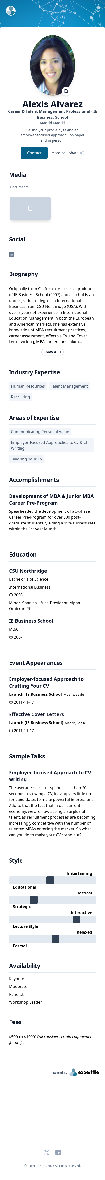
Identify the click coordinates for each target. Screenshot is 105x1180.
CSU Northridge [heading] (28, 570)
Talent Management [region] (69, 386)
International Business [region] (30, 587)
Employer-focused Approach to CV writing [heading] (50, 776)
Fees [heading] (15, 1022)
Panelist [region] (16, 994)
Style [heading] (15, 860)
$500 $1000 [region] (52, 1039)
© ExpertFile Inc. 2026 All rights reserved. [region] (52, 1166)
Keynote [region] (16, 978)
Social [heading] (17, 239)
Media (17, 175)
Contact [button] (34, 153)
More (56, 152)
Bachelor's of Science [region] (28, 579)
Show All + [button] (52, 352)
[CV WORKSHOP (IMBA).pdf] (30, 208)
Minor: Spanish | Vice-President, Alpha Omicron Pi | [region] (44, 605)
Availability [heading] (24, 966)
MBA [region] (13, 629)
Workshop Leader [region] (25, 1002)
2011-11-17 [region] (24, 702)
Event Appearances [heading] (36, 663)
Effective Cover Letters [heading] (36, 714)
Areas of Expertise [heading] (34, 417)
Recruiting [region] (20, 397)
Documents (19, 187)
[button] (11, 254)
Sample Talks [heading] (27, 756)
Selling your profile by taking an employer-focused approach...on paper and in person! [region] (52, 135)
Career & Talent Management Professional (52, 114)
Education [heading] (23, 554)
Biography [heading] (23, 274)
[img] (52, 880)
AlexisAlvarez (52, 104)
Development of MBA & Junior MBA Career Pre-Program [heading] (51, 499)
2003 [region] (18, 595)
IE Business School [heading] (31, 620)
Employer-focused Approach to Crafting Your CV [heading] (46, 682)
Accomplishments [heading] (34, 480)
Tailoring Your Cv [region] (26, 459)
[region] (52, 122)
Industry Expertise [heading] (34, 372)
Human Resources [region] (28, 386)
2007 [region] (18, 637)
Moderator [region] (19, 986)
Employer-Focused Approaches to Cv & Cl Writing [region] (49, 445)
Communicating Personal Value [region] (40, 431)
